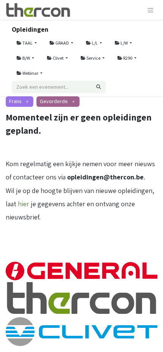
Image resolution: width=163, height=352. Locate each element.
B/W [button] (26, 58)
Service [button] (93, 58)
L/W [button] (124, 43)
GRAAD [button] (62, 43)
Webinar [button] (30, 73)
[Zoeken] (98, 87)
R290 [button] (127, 58)
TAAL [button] (27, 43)
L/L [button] (95, 43)
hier (23, 203)
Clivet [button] (58, 58)
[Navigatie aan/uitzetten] (150, 10)
